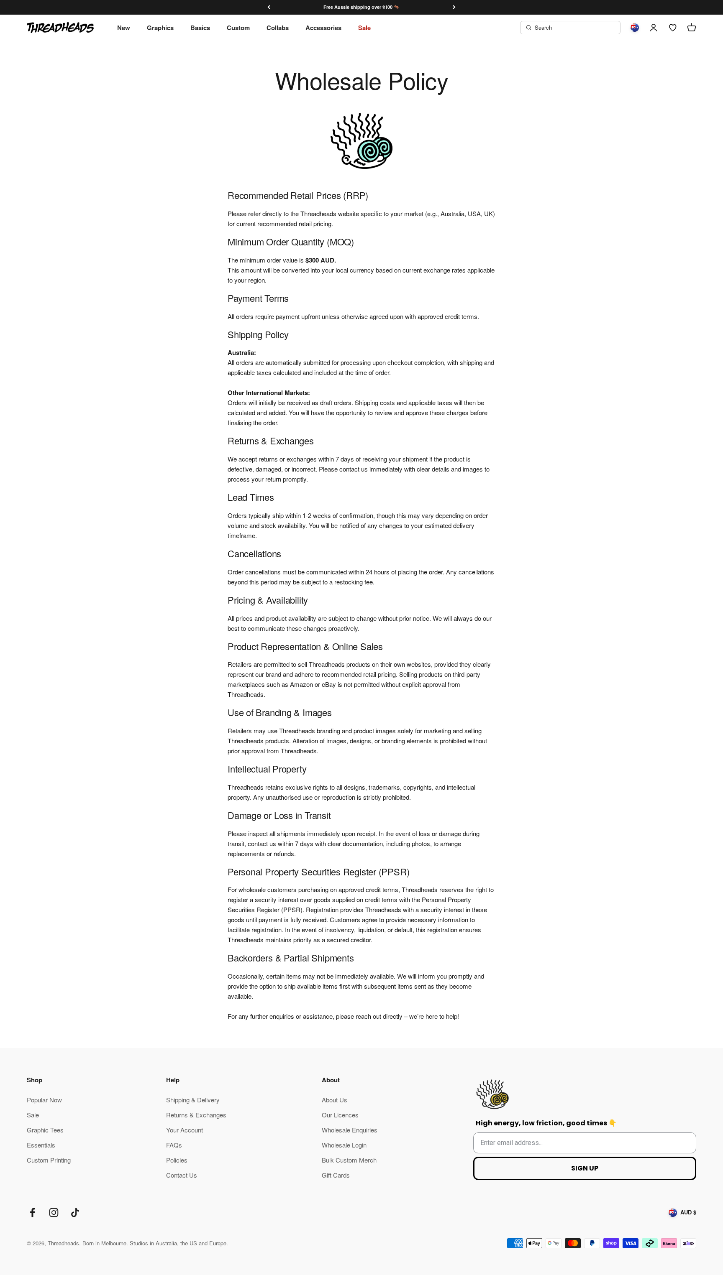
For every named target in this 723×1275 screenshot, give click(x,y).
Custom (238, 27)
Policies (176, 1159)
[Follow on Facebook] (32, 1212)
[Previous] (268, 7)
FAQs (174, 1144)
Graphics (160, 27)
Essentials (41, 1144)
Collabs (278, 27)
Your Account (184, 1129)
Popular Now (44, 1099)
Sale (364, 27)
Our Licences (340, 1114)
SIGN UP (584, 1168)
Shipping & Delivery (193, 1099)
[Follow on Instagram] (53, 1212)
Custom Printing (49, 1159)
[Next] (454, 7)
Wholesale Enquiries (349, 1129)
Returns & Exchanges (196, 1114)
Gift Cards (336, 1174)
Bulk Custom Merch (349, 1159)
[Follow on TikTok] (75, 1212)
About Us (334, 1099)
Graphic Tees (45, 1129)
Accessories (323, 27)
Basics (200, 27)
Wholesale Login (344, 1144)
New (123, 27)
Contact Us (181, 1174)
